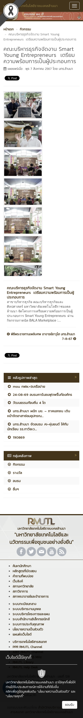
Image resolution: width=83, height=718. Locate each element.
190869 (18, 437)
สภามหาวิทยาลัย (23, 586)
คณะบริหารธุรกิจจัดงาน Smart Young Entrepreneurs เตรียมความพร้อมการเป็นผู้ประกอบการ (40, 292)
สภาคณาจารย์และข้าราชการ (31, 596)
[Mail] (41, 551)
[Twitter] (31, 551)
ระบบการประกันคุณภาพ (28, 624)
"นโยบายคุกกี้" (15, 696)
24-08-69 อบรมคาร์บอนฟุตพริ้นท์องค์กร (42, 394)
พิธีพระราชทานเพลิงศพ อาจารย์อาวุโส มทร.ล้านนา (42, 334)
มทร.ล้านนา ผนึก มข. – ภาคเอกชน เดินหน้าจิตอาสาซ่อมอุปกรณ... (38, 413)
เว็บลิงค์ (18, 581)
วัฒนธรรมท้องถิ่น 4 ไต (29, 402)
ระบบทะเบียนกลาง (24, 603)
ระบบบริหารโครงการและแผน (31, 614)
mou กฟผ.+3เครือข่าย (28, 386)
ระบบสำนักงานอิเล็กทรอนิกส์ (31, 619)
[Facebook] (21, 551)
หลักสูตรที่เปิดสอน (24, 571)
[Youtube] (51, 551)
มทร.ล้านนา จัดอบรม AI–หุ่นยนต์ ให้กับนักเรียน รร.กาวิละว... (37, 426)
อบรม (16, 480)
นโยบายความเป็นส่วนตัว (28, 629)
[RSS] (61, 551)
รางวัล (17, 472)
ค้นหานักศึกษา (22, 566)
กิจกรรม (18, 464)
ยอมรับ (69, 704)
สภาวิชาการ (20, 591)
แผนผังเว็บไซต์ (22, 634)
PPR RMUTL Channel (27, 646)
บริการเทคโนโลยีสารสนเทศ (30, 641)
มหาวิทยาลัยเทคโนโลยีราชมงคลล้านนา (30, 5)
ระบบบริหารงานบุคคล (27, 609)
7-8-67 (67, 339)
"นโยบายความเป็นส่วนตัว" (53, 691)
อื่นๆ (15, 489)
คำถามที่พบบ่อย (23, 576)
